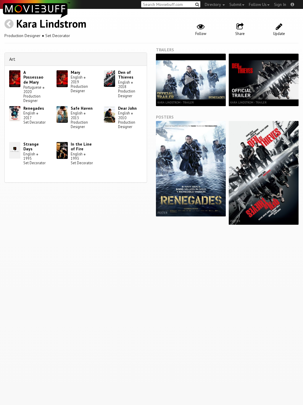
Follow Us (258, 4)
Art (12, 59)
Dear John (127, 108)
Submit (235, 4)
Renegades (33, 108)
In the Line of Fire (81, 146)
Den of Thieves (125, 75)
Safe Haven (82, 108)
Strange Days (31, 146)
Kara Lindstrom (51, 24)
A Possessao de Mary (33, 77)
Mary (75, 72)
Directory (213, 4)
